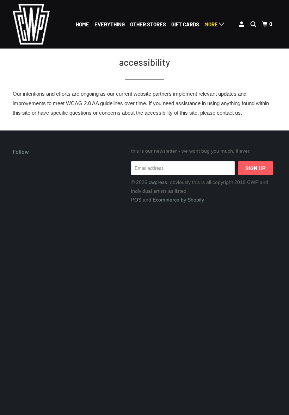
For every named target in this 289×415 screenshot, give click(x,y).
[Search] (253, 24)
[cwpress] (34, 24)
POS (136, 200)
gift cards (185, 24)
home (82, 24)
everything (109, 24)
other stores (148, 24)
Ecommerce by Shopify (178, 200)
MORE (211, 24)
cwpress (158, 182)
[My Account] (242, 24)
